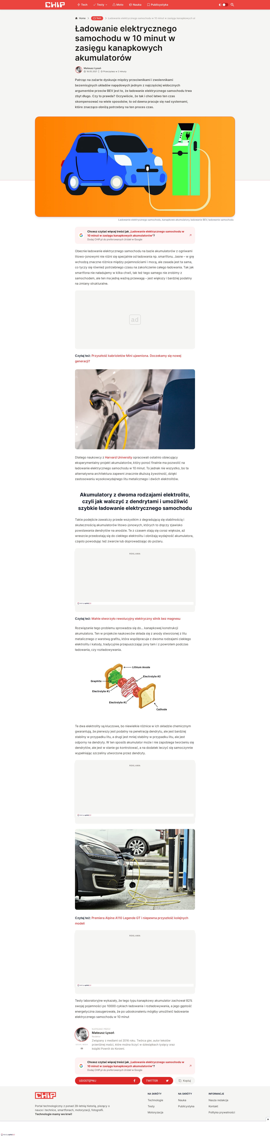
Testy (100, 4)
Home (82, 18)
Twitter (152, 1080)
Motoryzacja (155, 1112)
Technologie (155, 1100)
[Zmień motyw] (223, 4)
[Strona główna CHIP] (55, 4)
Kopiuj (187, 1080)
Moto (119, 4)
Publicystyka (159, 4)
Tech (84, 4)
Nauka (137, 4)
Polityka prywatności (222, 1112)
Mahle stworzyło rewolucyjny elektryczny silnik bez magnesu (136, 618)
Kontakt (213, 1106)
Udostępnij (87, 1080)
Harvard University (118, 457)
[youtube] (81, 1048)
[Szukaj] (232, 4)
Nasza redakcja (218, 1100)
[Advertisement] (135, 578)
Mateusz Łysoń (92, 68)
